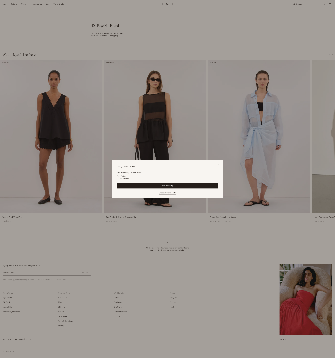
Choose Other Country (167, 193)
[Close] (218, 165)
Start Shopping (167, 185)
